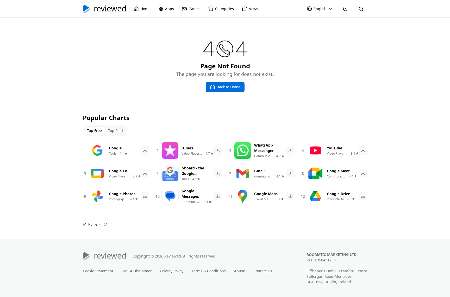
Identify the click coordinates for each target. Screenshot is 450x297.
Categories (224, 8)
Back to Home (228, 86)
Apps (169, 8)
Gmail (259, 170)
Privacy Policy (171, 270)
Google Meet (338, 170)
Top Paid (115, 130)
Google (115, 148)
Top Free (94, 130)
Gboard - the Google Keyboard (193, 173)
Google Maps (266, 193)
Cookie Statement (98, 270)
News (253, 8)
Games (195, 8)
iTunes (187, 148)
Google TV (118, 170)
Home (145, 8)
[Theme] (345, 9)
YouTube (334, 148)
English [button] (320, 8)
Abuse (239, 270)
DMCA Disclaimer (137, 270)
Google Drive (338, 193)
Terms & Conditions (209, 270)
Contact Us (262, 270)
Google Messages (190, 193)
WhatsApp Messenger (264, 148)
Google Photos (122, 193)
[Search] (361, 9)
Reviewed (110, 9)
